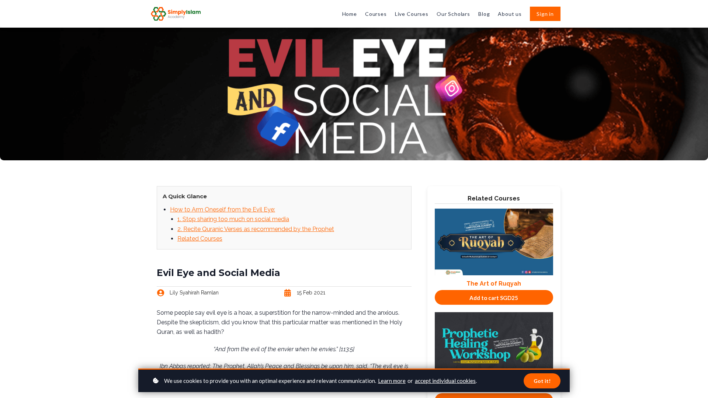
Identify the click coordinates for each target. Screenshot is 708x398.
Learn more (392, 380)
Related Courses (199, 238)
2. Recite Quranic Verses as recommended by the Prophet (255, 229)
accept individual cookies (445, 380)
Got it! (542, 381)
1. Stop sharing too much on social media (233, 219)
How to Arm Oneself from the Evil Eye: (222, 209)
